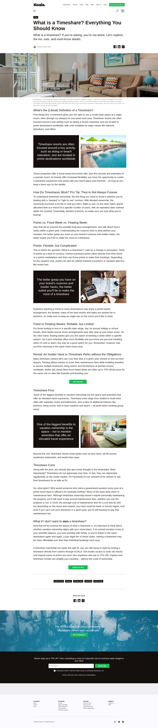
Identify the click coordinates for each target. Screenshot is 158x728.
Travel (35, 17)
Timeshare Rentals (63, 710)
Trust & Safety (62, 708)
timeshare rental (78, 581)
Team (34, 706)
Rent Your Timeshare (117, 5)
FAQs (109, 704)
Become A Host (87, 703)
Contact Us (111, 703)
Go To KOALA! (79, 635)
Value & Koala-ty (62, 706)
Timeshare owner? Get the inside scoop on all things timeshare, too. (80, 671)
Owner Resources (88, 706)
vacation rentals (98, 581)
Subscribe (102, 666)
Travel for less (78, 567)
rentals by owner (58, 581)
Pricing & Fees (87, 704)
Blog (87, 4)
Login (105, 4)
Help (92, 4)
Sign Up (99, 4)
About (81, 4)
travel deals (88, 581)
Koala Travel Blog (62, 704)
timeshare (68, 581)
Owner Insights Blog (88, 708)
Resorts (76, 4)
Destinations (67, 4)
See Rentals (78, 382)
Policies (35, 704)
